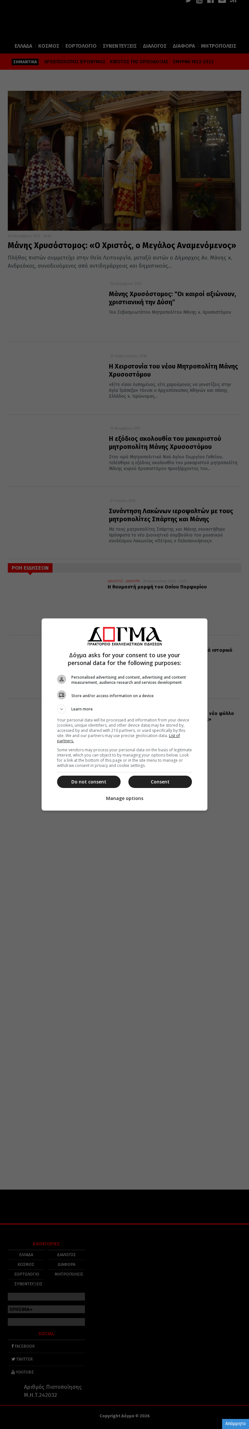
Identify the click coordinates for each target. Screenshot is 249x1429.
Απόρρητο (235, 1423)
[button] (124, 709)
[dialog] (125, 714)
